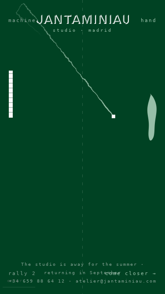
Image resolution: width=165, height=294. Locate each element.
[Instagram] (82, 158)
